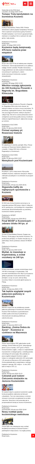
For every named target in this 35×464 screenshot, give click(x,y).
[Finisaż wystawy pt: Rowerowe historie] (7, 143)
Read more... (6, 43)
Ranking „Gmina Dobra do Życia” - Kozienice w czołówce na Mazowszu (16, 330)
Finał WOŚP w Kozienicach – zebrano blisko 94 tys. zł (17, 222)
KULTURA (14, 125)
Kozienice (14, 42)
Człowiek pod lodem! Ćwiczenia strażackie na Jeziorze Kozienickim (14, 378)
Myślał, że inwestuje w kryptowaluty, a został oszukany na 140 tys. (14, 255)
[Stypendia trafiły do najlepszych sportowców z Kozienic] (7, 201)
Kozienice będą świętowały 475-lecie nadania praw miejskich (16, 50)
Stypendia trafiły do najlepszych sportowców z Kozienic (16, 190)
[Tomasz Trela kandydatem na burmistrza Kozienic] (7, 25)
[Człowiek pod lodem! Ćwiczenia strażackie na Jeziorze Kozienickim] (7, 390)
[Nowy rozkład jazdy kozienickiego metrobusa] (7, 424)
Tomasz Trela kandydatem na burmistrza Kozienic (17, 15)
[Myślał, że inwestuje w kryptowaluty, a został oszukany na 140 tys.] (7, 267)
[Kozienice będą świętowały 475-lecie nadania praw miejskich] (7, 61)
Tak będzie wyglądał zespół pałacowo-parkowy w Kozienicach (16, 294)
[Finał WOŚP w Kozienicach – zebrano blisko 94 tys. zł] (7, 232)
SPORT (13, 215)
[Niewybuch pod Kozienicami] (7, 169)
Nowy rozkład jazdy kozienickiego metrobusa (15, 413)
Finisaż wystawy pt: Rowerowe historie (12, 131)
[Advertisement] (17, 450)
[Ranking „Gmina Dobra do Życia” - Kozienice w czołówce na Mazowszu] (7, 341)
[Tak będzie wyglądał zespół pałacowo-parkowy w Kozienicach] (7, 305)
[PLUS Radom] (9, 4)
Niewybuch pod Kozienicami (17, 160)
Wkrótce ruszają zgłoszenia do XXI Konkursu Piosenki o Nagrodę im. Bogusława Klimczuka (17, 89)
